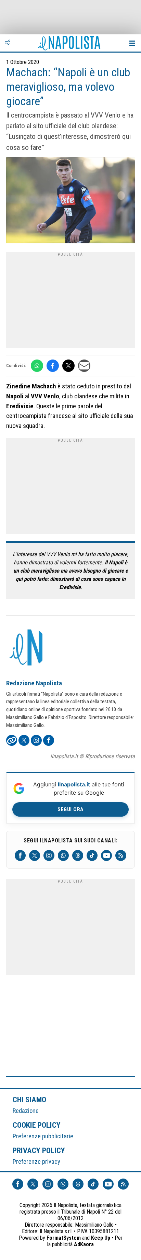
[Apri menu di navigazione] (132, 43)
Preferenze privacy (36, 1161)
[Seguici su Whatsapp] (63, 855)
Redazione (26, 1110)
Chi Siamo (29, 1099)
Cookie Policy (37, 1124)
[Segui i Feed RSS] (120, 855)
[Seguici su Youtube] (106, 855)
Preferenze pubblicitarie (43, 1136)
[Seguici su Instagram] (48, 855)
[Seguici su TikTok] (92, 855)
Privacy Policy (39, 1150)
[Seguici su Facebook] (20, 855)
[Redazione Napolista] (26, 648)
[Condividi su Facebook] (53, 366)
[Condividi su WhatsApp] (37, 366)
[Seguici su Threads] (77, 855)
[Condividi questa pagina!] (7, 43)
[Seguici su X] (34, 855)
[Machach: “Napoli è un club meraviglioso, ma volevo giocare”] (70, 201)
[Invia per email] (84, 366)
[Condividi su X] (68, 366)
